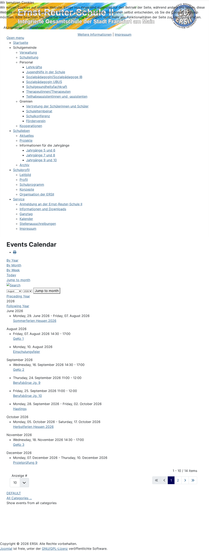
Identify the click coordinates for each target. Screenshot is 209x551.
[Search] (13, 285)
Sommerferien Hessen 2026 (34, 321)
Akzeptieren (12, 27)
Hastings (20, 409)
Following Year (18, 306)
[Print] (14, 252)
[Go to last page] (193, 480)
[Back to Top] (202, 543)
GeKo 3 (18, 445)
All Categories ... (19, 498)
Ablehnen (37, 27)
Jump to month (18, 280)
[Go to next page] (185, 480)
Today (11, 275)
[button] (25, 47)
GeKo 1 (18, 339)
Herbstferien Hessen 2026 (33, 427)
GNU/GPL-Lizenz (55, 549)
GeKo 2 (18, 370)
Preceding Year (18, 296)
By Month (14, 265)
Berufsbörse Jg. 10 (27, 396)
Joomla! (6, 549)
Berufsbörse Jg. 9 (26, 383)
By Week (13, 270)
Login (11, 530)
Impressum (123, 34)
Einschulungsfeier (26, 352)
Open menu (15, 38)
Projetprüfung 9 (25, 462)
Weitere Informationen (95, 34)
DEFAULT (14, 493)
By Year (12, 260)
